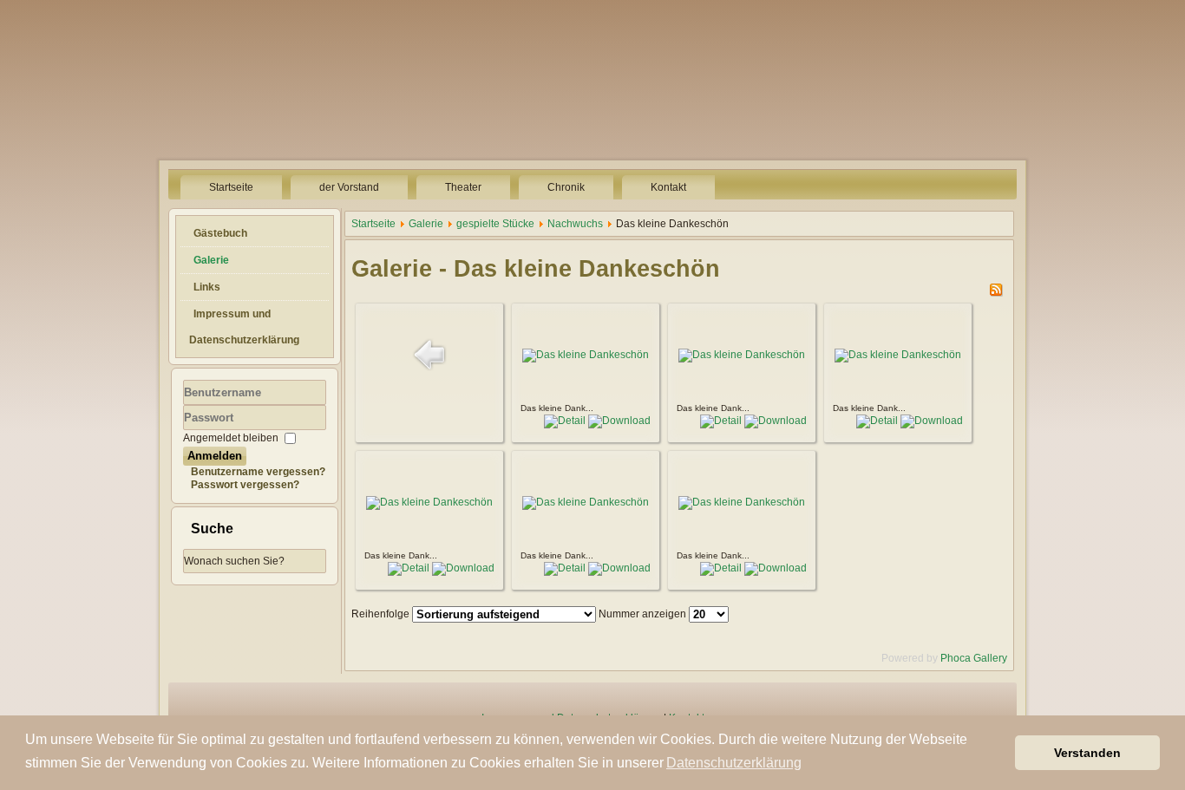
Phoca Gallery (973, 658)
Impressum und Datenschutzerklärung (244, 327)
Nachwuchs (575, 224)
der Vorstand (349, 187)
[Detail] (565, 421)
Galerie (211, 260)
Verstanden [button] (1087, 753)
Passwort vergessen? (245, 485)
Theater (463, 187)
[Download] (619, 421)
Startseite (231, 187)
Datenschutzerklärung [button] (734, 762)
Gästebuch (220, 233)
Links (206, 287)
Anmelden (214, 455)
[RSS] (996, 293)
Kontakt (668, 187)
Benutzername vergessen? (258, 472)
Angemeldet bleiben (230, 438)
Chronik (566, 187)
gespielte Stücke (495, 224)
